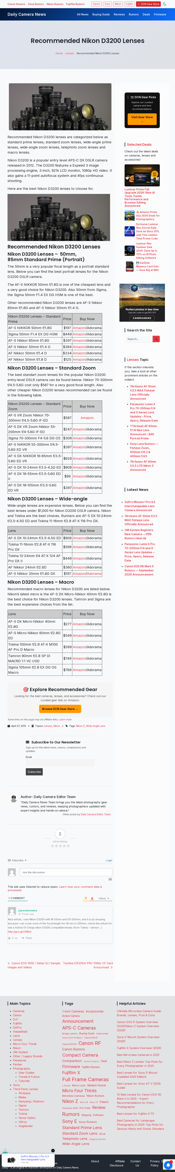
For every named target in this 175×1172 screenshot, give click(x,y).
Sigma (22, 1105)
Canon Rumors (16, 4)
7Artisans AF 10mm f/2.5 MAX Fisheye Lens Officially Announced (141, 520)
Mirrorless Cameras (73, 1095)
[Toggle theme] (164, 4)
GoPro (17, 1027)
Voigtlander (25, 1126)
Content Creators (91, 1061)
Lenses (48, 725)
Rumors (134, 14)
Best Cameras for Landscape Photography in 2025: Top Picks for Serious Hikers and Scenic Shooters (140, 1124)
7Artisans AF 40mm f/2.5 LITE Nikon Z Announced (143, 466)
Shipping (86, 1115)
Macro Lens (79, 1085)
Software (98, 1115)
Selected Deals (139, 144)
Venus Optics (26, 1117)
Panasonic (19, 1060)
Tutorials (24, 1081)
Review (98, 1107)
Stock (102, 1133)
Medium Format (96, 1085)
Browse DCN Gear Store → (60, 709)
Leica (16, 1035)
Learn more (65, 719)
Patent (104, 1102)
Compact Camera (80, 1055)
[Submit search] (156, 339)
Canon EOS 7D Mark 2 (72, 1038)
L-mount (66, 1085)
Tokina (22, 1113)
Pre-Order (85, 1108)
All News (82, 14)
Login (108, 860)
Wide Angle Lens (95, 725)
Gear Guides (26, 1072)
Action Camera (71, 1016)
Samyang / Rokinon (31, 1101)
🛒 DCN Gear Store (148, 4)
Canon (96, 4)
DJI (15, 1019)
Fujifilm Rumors (75, 4)
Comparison (72, 1061)
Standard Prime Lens (82, 1127)
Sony (107, 4)
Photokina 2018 (70, 1108)
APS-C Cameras (79, 1028)
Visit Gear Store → (142, 119)
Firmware (160, 14)
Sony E (69, 1121)
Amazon (79, 328)
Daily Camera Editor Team (96, 814)
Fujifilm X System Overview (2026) (139, 1048)
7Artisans (24, 1093)
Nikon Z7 (94, 1102)
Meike (22, 1097)
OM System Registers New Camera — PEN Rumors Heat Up (139, 534)
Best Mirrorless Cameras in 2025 (138, 1055)
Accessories (95, 1011)
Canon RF (89, 1043)
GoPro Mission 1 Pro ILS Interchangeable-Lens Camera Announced (140, 506)
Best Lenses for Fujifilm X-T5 (135, 1113)
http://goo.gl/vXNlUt (19, 931)
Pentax (17, 1064)
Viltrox (22, 1122)
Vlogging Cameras (97, 1139)
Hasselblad (20, 1031)
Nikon (118, 4)
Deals (146, 14)
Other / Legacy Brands (27, 1056)
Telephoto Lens (74, 1138)
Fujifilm (129, 4)
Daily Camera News (27, 14)
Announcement (77, 1021)
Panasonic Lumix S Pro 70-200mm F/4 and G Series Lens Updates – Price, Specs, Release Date (144, 412)
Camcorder (102, 1033)
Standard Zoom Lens (79, 1133)
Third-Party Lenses (25, 1089)
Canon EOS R (90, 1037)
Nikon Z (80, 725)
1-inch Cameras (73, 1011)
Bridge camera (69, 1033)
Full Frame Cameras (85, 1079)
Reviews (119, 14)
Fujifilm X (71, 1072)
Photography (21, 1068)
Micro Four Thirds (25, 1044)
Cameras (18, 1011)
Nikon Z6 (84, 1102)
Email (29, 757)
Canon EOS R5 (69, 1044)
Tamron (23, 1109)
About (95, 1161)
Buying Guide (101, 14)
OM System (20, 1052)
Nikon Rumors (55, 4)
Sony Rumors (36, 4)
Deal (104, 1061)
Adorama (94, 574)
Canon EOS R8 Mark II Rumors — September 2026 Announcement (139, 570)
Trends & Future (28, 1076)
